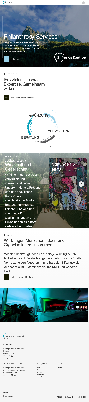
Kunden (40, 372)
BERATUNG (30, 137)
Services (40, 370)
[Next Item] (81, 184)
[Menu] (83, 2)
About (39, 377)
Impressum (7, 392)
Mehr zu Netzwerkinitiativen (23, 277)
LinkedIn (58, 368)
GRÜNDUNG (39, 115)
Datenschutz (8, 396)
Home (39, 368)
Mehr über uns (17, 59)
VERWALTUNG (59, 131)
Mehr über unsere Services (22, 97)
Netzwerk (41, 374)
